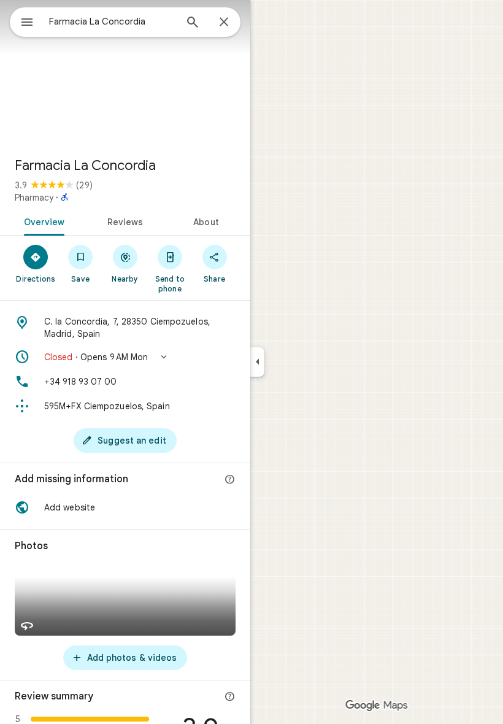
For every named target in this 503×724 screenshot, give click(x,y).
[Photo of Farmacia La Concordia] (125, 73)
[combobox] (112, 21)
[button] (125, 357)
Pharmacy (34, 197)
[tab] (42, 221)
